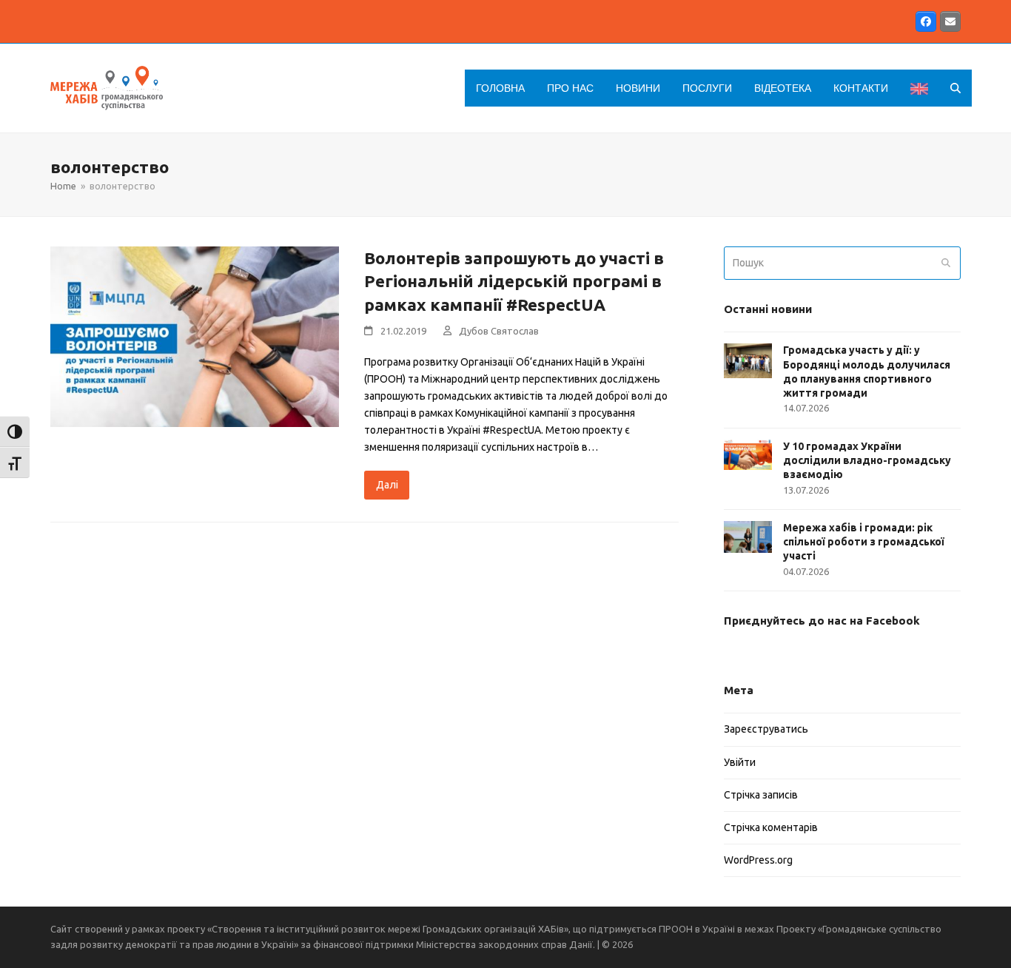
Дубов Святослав (499, 331)
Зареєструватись (766, 729)
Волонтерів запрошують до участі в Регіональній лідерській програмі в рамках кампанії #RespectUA (514, 281)
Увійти (740, 762)
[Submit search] (945, 263)
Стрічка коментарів (771, 827)
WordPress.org (758, 860)
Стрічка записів (761, 795)
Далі (387, 485)
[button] (955, 88)
